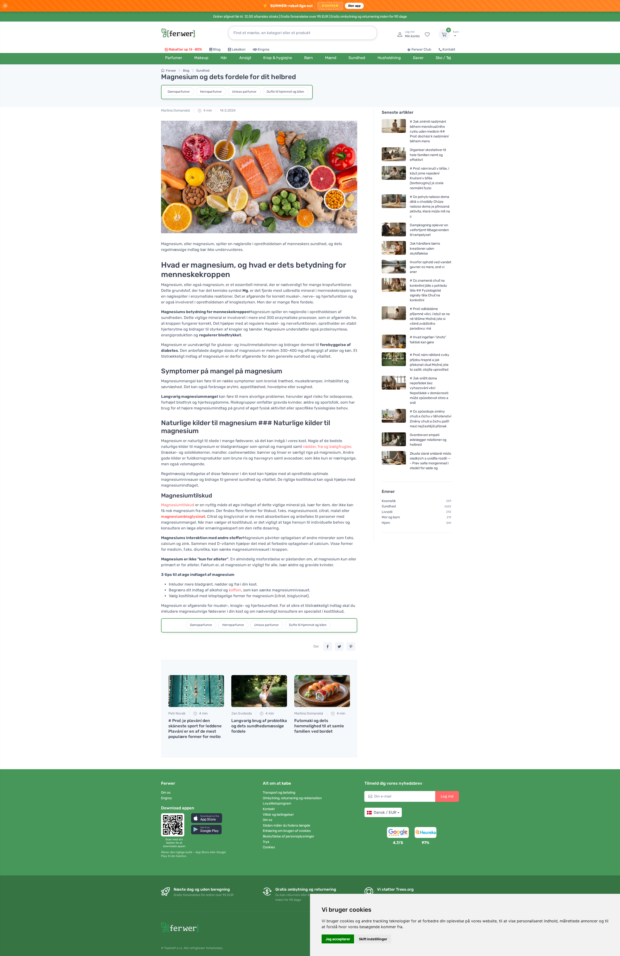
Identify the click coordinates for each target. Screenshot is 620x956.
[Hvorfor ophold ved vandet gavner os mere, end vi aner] (394, 267)
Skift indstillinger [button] (373, 939)
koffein (235, 590)
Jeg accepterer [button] (338, 939)
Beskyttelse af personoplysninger (288, 836)
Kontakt (448, 49)
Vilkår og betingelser (278, 815)
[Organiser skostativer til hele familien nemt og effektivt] (394, 154)
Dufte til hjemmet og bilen (285, 91)
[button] (206, 818)
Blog (217, 49)
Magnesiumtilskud (177, 505)
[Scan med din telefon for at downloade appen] (174, 824)
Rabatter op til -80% (185, 49)
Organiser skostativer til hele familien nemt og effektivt (428, 155)
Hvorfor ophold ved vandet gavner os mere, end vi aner (430, 267)
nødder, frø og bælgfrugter (327, 446)
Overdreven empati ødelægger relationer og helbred (428, 440)
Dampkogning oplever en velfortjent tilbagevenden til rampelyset (429, 230)
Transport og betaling (279, 792)
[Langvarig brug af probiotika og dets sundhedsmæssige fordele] (259, 691)
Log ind (447, 796)
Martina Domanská (175, 110)
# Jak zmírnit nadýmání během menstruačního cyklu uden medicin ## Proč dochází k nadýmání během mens (429, 131)
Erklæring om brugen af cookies (287, 831)
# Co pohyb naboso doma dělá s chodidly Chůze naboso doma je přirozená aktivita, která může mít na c (430, 206)
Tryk (266, 842)
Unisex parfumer (244, 91)
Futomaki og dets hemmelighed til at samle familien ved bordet (319, 726)
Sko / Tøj (443, 57)
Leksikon (239, 49)
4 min (207, 110)
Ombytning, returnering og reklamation (292, 798)
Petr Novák (177, 713)
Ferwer (171, 70)
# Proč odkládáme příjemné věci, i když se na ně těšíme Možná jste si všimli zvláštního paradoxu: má (430, 319)
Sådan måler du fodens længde (286, 825)
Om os (165, 792)
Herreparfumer (211, 91)
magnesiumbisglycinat (183, 516)
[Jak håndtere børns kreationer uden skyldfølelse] (394, 248)
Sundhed (202, 70)
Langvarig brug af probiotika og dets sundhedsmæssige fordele (259, 726)
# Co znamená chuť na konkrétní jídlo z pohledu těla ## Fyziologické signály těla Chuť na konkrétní (428, 290)
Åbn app (354, 6)
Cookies (269, 847)
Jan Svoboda (241, 713)
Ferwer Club (421, 49)
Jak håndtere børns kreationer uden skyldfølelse (425, 248)
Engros (263, 49)
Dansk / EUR (385, 812)
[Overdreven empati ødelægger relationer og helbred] (394, 439)
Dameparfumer (179, 91)
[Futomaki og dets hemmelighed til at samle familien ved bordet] (322, 691)
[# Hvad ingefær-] (394, 341)
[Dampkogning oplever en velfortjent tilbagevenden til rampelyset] (394, 230)
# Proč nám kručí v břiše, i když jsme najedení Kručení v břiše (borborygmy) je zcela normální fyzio (429, 178)
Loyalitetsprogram (277, 803)
